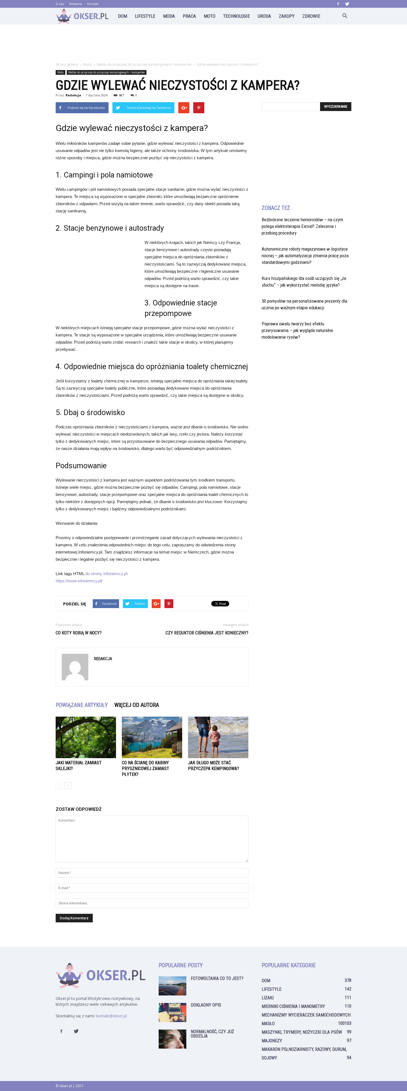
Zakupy (287, 16)
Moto (209, 16)
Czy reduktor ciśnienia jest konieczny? (207, 632)
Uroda (264, 16)
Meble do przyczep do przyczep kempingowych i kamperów (106, 72)
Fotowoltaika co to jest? (217, 978)
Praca (189, 16)
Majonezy (272, 1040)
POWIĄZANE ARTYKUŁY (82, 705)
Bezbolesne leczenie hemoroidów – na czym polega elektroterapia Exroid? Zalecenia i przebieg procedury (302, 226)
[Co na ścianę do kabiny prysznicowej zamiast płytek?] (152, 737)
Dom (122, 16)
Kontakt (93, 4)
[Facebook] (338, 4)
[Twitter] (347, 4)
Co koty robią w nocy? (79, 632)
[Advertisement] (203, 43)
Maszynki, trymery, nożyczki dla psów (302, 1032)
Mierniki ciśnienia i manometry (293, 1006)
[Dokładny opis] (172, 1012)
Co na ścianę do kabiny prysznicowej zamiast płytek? (145, 768)
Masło (268, 1023)
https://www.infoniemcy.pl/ (79, 580)
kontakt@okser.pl (111, 1015)
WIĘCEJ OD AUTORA (136, 705)
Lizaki (268, 997)
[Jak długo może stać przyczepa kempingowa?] (218, 737)
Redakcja (73, 95)
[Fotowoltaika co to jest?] (172, 985)
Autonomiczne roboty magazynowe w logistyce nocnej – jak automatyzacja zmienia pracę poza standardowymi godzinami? (305, 255)
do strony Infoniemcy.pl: (106, 573)
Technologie (236, 16)
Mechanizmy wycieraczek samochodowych (306, 1015)
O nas (60, 4)
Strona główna (67, 64)
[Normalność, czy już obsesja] (172, 1039)
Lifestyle (145, 16)
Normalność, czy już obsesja (212, 1034)
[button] (344, 16)
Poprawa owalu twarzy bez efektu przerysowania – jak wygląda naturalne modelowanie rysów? (297, 330)
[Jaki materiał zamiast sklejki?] (86, 737)
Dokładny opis (206, 1005)
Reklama (75, 4)
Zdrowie (311, 16)
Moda (169, 16)
